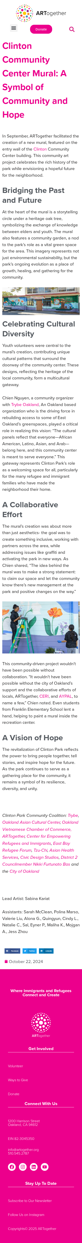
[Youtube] (45, 1167)
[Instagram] (23, 1167)
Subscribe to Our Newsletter (30, 1200)
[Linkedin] (34, 1167)
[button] (14, 28)
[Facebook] (12, 1167)
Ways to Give (18, 1079)
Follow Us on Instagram (26, 1214)
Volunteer (15, 1065)
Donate (13, 1093)
